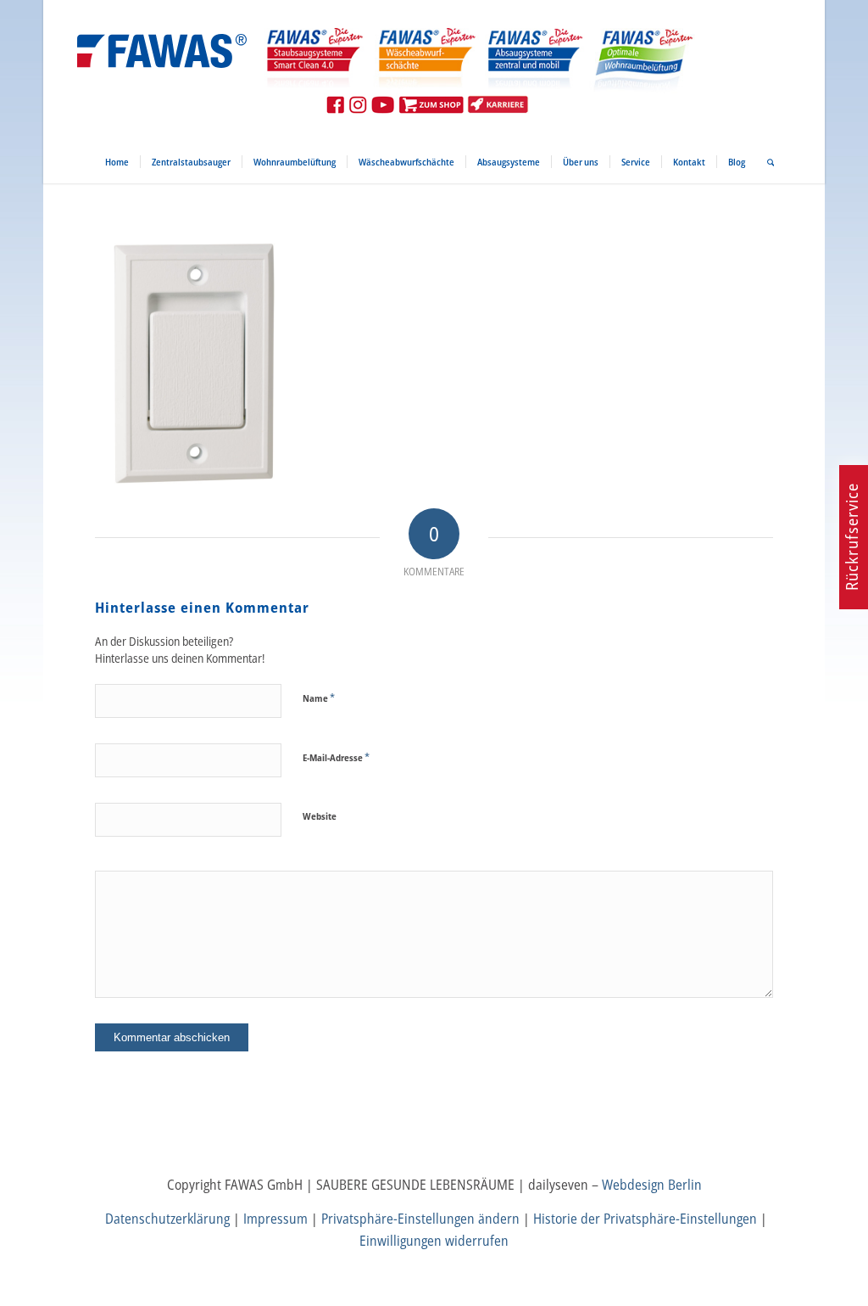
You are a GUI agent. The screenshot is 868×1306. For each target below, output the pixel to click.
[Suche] (765, 162)
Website (320, 816)
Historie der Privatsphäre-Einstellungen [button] (645, 1218)
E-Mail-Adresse (336, 757)
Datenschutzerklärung (167, 1218)
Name (319, 697)
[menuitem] (117, 162)
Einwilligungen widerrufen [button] (434, 1240)
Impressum (275, 1218)
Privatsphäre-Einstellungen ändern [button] (420, 1218)
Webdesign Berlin (652, 1184)
